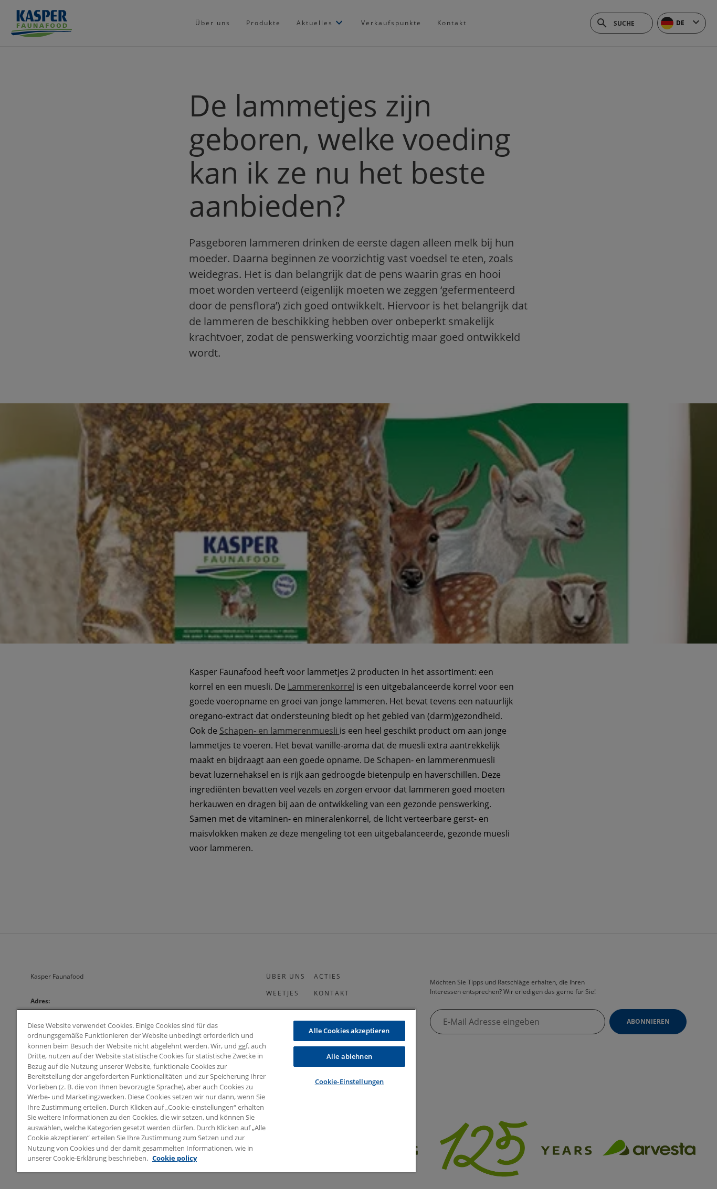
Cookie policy (174, 1158)
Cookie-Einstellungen (349, 1081)
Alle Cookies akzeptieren (349, 1030)
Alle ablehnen (349, 1056)
